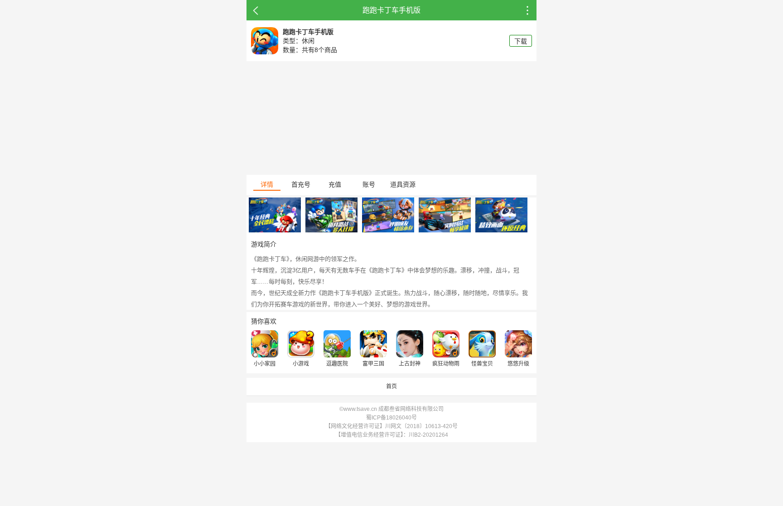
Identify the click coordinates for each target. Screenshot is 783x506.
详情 (267, 184)
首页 (391, 386)
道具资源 (403, 184)
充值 (335, 184)
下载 (520, 41)
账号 (368, 184)
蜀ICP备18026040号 (391, 417)
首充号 (300, 184)
